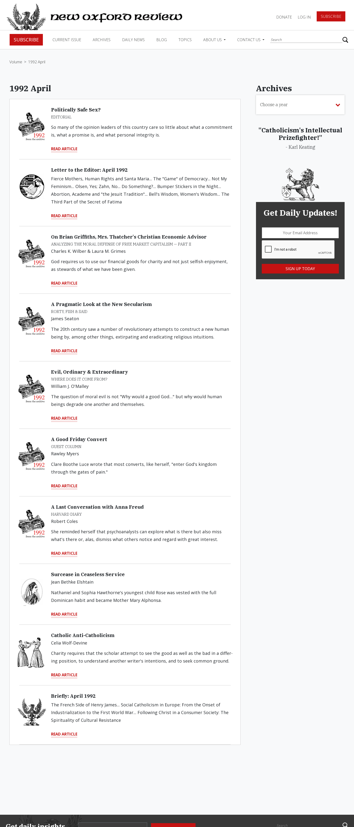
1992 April (36, 62)
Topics (185, 39)
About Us (213, 39)
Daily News (133, 39)
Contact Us (249, 39)
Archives (102, 39)
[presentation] (298, 249)
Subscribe (331, 16)
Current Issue (66, 39)
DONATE (284, 17)
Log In (304, 17)
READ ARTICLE (64, 148)
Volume (15, 62)
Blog (161, 39)
